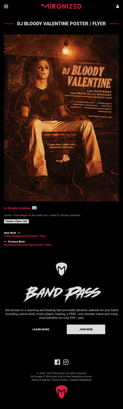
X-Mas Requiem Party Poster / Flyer (25, 236)
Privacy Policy (60, 379)
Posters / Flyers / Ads (16, 221)
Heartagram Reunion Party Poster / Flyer (27, 244)
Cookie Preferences (81, 379)
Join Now (86, 329)
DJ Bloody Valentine (17, 208)
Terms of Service (40, 379)
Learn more (40, 329)
